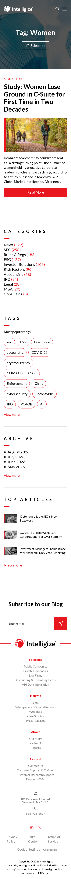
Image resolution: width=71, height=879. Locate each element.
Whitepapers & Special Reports (35, 707)
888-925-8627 (35, 813)
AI (42, 404)
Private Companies (35, 671)
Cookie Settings (28, 849)
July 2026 (16, 457)
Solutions (35, 659)
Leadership (35, 743)
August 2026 (19, 452)
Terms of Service (54, 839)
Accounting (13, 274)
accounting (15, 352)
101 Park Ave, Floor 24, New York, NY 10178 (35, 800)
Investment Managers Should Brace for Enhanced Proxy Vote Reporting (43, 550)
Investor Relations (19, 264)
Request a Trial (35, 779)
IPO (7, 279)
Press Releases (35, 720)
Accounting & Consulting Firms (36, 680)
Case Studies (35, 716)
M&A (8, 289)
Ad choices (50, 849)
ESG (7, 259)
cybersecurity (17, 394)
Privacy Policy (12, 839)
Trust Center (33, 839)
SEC (7, 249)
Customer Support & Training (36, 770)
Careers (35, 747)
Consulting (13, 294)
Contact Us (35, 765)
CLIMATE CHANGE (22, 373)
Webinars (35, 711)
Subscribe (38, 45)
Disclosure (42, 342)
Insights (35, 695)
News (8, 245)
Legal (8, 284)
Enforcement (17, 383)
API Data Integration (35, 684)
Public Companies (35, 666)
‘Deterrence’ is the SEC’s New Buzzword (38, 518)
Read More (35, 192)
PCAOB (26, 404)
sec (9, 342)
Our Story (35, 738)
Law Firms (35, 675)
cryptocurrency (18, 363)
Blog (35, 702)
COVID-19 (39, 352)
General (35, 759)
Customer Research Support (35, 774)
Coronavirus (44, 394)
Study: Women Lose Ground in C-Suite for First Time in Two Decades (34, 98)
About (35, 732)
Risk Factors (14, 269)
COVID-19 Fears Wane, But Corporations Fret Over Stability (41, 534)
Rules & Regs (15, 254)
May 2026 (16, 467)
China (39, 383)
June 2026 (16, 461)
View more (12, 414)
